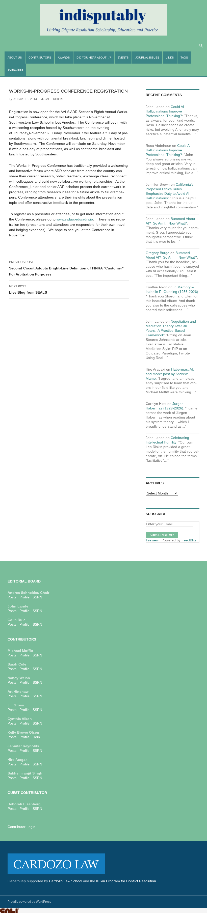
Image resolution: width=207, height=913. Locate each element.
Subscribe (15, 69)
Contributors (40, 57)
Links (170, 57)
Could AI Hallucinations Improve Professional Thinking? (165, 111)
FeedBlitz (189, 540)
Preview (152, 540)
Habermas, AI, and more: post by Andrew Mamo (170, 373)
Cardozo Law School (65, 881)
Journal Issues (147, 57)
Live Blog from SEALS (28, 289)
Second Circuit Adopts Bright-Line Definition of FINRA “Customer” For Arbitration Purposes (66, 268)
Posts (12, 597)
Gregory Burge (157, 253)
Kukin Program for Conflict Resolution (126, 881)
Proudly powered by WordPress (29, 901)
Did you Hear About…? (93, 57)
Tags (184, 57)
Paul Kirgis (53, 99)
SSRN (37, 597)
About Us (15, 57)
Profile (24, 597)
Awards (64, 57)
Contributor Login (21, 827)
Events (123, 57)
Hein (36, 737)
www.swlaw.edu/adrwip (75, 219)
